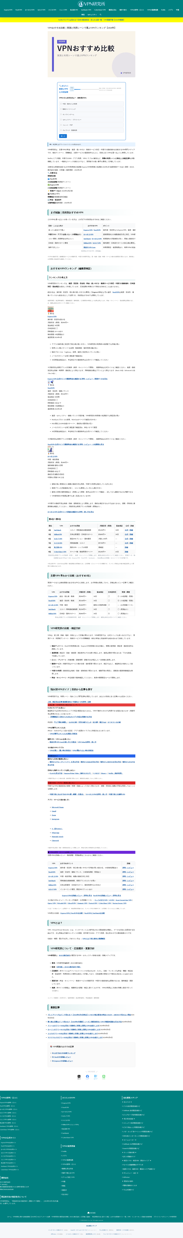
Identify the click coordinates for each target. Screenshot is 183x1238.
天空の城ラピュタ (84, 722)
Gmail (54, 811)
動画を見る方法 (67, 1168)
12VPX (111, 900)
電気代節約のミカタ (130, 1185)
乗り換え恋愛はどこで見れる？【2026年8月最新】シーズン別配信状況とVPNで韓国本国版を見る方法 (85, 1022)
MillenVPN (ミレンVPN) (70, 1124)
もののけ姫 (73, 722)
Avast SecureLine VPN (124, 900)
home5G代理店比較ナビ (131, 1148)
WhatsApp (55, 833)
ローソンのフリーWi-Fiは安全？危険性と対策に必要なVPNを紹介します (74, 1029)
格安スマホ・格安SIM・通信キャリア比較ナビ (139, 1169)
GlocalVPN (72, 903)
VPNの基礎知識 (152, 10)
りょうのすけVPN (101, 900)
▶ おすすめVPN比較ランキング (63, 1053)
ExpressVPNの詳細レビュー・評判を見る (77, 895)
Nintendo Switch (57, 837)
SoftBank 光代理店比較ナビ (132, 1110)
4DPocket (126, 1177)
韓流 (83, 14)
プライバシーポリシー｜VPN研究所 (165, 1217)
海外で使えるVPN (68, 1173)
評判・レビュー (128, 868)
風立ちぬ (103, 722)
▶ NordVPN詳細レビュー (61, 1057)
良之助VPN (74, 10)
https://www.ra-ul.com (6, 1189)
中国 (177, 10)
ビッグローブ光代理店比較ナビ (134, 1115)
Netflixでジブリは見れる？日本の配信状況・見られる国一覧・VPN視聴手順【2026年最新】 (91, 20)
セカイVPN (41, 10)
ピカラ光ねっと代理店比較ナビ (134, 1127)
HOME (93, 1213)
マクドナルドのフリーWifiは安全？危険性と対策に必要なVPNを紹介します (75, 1037)
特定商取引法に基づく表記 (100, 1217)
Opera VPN (52, 903)
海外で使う (123, 10)
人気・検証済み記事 (55, 702)
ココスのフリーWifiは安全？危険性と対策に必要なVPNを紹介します (73, 1033)
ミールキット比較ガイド (75, 1234)
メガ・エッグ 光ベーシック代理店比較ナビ (138, 1131)
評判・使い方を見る (86, 512)
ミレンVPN (63, 10)
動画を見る (112, 10)
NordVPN (18, 10)
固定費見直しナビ (93, 1234)
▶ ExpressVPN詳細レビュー (62, 1061)
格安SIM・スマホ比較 (125, 1230)
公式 (126, 530)
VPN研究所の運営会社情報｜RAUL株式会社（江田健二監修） (71, 1217)
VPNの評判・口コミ (137, 10)
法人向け (65, 1194)
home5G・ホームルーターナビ (84, 1230)
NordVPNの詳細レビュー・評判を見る (107, 895)
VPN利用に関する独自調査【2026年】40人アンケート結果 (31, 1217)
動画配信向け (67, 702)
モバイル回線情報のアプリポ (133, 1165)
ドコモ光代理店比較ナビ (131, 1106)
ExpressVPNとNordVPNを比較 (72, 913)
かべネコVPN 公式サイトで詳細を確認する (63, 512)
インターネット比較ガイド (58, 1230)
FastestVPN (93, 903)
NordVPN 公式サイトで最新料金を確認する (63, 444)
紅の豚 (95, 722)
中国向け (76, 702)
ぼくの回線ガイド (129, 1156)
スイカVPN (52, 10)
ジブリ (170, 10)
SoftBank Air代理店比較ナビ (132, 1144)
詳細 (131, 530)
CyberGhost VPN (100, 10)
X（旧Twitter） (57, 829)
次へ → (63, 136)
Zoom (54, 815)
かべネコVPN (30, 10)
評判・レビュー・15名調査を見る (92, 444)
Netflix (163, 10)
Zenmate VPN (82, 903)
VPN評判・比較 (85, 702)
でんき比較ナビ (128, 1190)
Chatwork (55, 840)
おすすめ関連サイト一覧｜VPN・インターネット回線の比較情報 (131, 1217)
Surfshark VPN (86, 10)
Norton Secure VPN (119, 903)
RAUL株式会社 (64, 955)
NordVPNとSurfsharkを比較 (94, 913)
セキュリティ (92, 14)
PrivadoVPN (61, 903)
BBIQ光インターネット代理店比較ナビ (136, 1136)
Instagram (55, 819)
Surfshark (87, 239)
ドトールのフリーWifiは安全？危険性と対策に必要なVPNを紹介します (73, 1026)
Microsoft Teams (58, 807)
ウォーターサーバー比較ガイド (117, 1234)
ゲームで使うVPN (68, 1177)
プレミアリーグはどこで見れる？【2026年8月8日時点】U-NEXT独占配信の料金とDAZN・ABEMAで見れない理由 (89, 1015)
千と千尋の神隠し (60, 722)
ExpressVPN (8, 10)
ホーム (9, 1217)
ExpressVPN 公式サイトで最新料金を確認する (64, 379)
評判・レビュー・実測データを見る (95, 379)
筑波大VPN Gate (90, 247)
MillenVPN (87, 243)
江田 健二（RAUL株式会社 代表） (69, 967)
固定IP (64, 1190)
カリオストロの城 (114, 722)
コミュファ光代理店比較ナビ (133, 1123)
